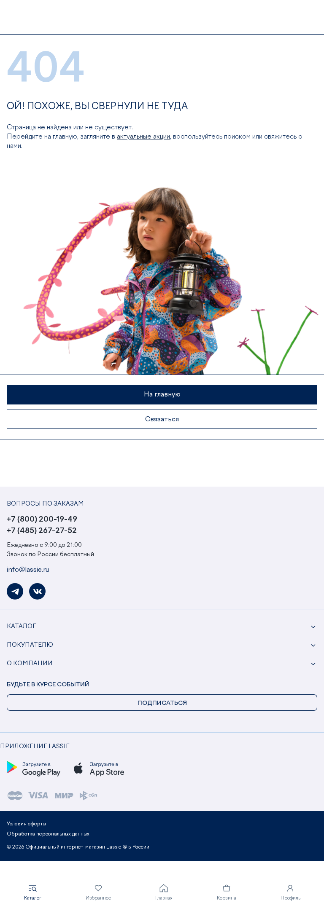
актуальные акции (143, 137)
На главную (162, 394)
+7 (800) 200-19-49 (42, 519)
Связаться (162, 419)
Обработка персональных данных (48, 834)
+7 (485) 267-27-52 (42, 531)
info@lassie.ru (28, 570)
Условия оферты (26, 824)
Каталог (21, 626)
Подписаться (162, 703)
